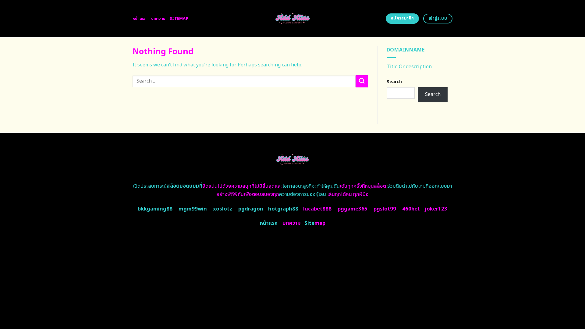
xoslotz (222, 209)
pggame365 (352, 209)
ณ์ (180, 186)
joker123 (436, 209)
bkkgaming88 (155, 209)
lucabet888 (317, 209)
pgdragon (250, 209)
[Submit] (362, 81)
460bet (411, 209)
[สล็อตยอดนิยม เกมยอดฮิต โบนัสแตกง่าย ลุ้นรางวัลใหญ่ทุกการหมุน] (292, 18)
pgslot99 (385, 209)
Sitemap (179, 19)
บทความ (158, 19)
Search (394, 82)
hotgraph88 (283, 209)
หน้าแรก (140, 19)
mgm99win (193, 209)
